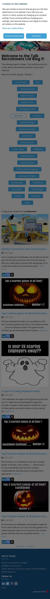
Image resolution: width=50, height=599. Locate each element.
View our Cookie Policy (12, 28)
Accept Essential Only (14, 36)
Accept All (36, 36)
